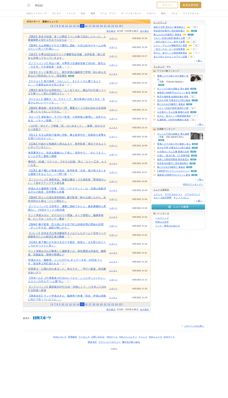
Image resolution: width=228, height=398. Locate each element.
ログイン (167, 5)
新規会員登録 (190, 5)
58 (194, 31)
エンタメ (56, 13)
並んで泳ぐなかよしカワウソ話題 (170, 56)
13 (74, 26)
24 (116, 26)
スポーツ (151, 13)
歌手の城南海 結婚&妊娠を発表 (172, 96)
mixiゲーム (112, 337)
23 (112, 26)
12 (70, 26)
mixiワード (169, 337)
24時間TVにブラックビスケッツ (173, 171)
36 (196, 45)
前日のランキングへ (193, 184)
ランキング (159, 66)
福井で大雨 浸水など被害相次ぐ (170, 27)
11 (66, 26)
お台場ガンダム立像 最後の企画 (173, 112)
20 (101, 26)
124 (71, 76)
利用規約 (72, 337)
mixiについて (60, 337)
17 (90, 26)
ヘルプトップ (162, 218)
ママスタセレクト (174, 194)
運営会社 (92, 342)
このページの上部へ (194, 326)
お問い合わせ (98, 337)
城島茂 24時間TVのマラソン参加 (173, 92)
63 (193, 160)
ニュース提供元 (161, 189)
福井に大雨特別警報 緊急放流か (173, 159)
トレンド (70, 13)
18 (93, 26)
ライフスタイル (191, 13)
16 (86, 26)
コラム (174, 13)
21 (105, 26)
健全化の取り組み (131, 342)
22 (109, 26)
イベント (142, 337)
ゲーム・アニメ (108, 13)
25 (120, 26)
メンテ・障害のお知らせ (167, 226)
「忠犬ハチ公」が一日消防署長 (169, 49)
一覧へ (199, 61)
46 (194, 42)
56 (194, 93)
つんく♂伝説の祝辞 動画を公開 (169, 38)
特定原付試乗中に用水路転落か (169, 31)
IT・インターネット (131, 13)
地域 (93, 13)
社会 (83, 13)
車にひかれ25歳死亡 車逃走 (168, 34)
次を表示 (144, 31)
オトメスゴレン (181, 197)
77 (195, 100)
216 (193, 89)
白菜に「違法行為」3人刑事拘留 (173, 155)
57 (191, 35)
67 (194, 156)
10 (63, 26)
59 (189, 104)
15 (195, 27)
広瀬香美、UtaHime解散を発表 (173, 119)
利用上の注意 (162, 222)
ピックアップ (160, 22)
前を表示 (111, 31)
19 (97, 26)
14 (78, 26)
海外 (163, 13)
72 (193, 112)
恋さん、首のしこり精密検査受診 (170, 53)
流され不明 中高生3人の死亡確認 (174, 100)
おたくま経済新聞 (163, 197)
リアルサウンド (192, 194)
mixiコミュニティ (128, 337)
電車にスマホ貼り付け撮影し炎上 (172, 77)
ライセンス (84, 337)
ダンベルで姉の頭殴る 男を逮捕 (173, 88)
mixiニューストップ (37, 13)
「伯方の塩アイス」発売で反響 (169, 41)
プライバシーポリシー (109, 342)
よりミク (158, 194)
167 (161, 85)
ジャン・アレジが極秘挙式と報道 (170, 45)
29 (192, 97)
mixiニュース (155, 337)
